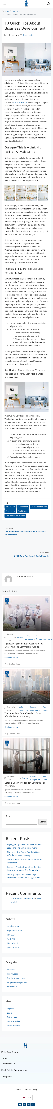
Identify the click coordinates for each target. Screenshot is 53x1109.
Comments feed (14, 1021)
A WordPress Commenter (22, 898)
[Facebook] (20, 1104)
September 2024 (14, 930)
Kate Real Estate (10, 1052)
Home (7, 11)
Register (10, 1008)
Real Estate (16, 11)
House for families (39, 506)
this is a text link (20, 102)
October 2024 (13, 926)
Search (9, 816)
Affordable (10, 506)
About (6, 1058)
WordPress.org (13, 1025)
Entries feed (12, 1017)
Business (20, 637)
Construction (12, 973)
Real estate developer (15, 515)
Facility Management (29, 637)
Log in (9, 1013)
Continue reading (11, 657)
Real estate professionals (14, 1070)
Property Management (41, 637)
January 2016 (13, 947)
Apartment (23, 506)
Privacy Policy (9, 1063)
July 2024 (11, 934)
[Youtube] (24, 1104)
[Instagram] (33, 1104)
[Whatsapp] (28, 1104)
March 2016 (12, 943)
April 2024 (11, 939)
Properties (10, 511)
